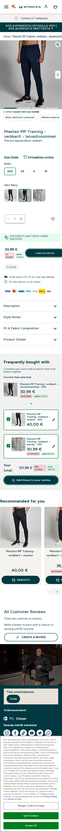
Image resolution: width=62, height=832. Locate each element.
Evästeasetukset (15, 710)
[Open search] (14, 7)
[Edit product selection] (53, 420)
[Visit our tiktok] (23, 733)
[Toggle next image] (58, 75)
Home (6, 36)
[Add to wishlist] (53, 219)
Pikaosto (23, 579)
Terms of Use (14, 799)
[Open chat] (48, 733)
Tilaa (13, 698)
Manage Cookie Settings (31, 805)
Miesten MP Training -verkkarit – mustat (20, 553)
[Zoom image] (58, 44)
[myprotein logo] (29, 7)
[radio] (10, 171)
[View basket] (55, 7)
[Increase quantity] (21, 219)
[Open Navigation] (6, 7)
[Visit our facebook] (15, 733)
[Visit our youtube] (31, 733)
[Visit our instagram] (6, 733)
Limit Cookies (31, 815)
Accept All (31, 825)
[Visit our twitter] (40, 733)
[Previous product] (50, 591)
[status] (15, 219)
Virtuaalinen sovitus (41, 157)
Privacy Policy (50, 796)
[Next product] (57, 591)
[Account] (46, 6)
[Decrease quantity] (9, 219)
